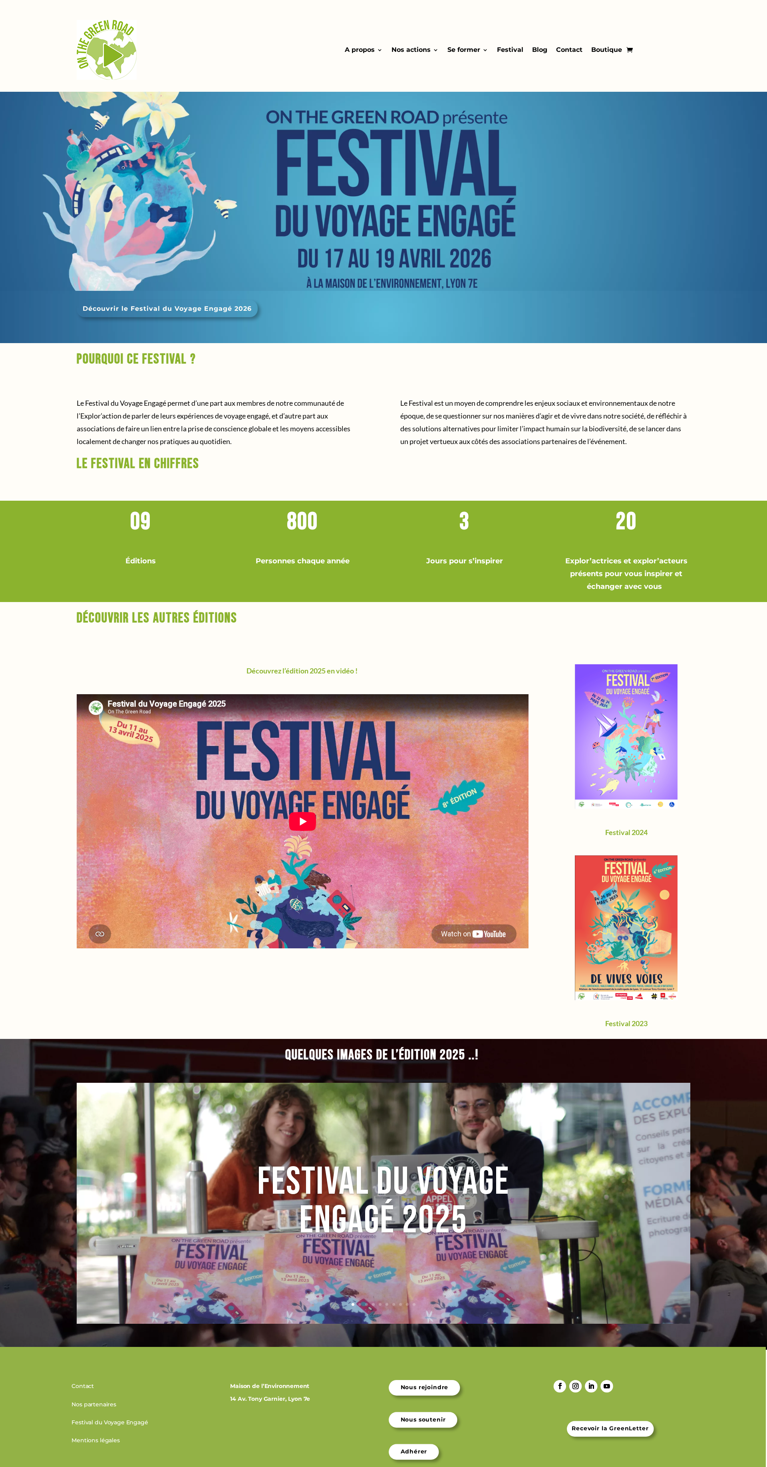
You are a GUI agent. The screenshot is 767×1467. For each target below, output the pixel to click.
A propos (360, 49)
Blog (539, 49)
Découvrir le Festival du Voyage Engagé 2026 (167, 308)
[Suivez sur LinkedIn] (591, 1386)
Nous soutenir (423, 1420)
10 (414, 1304)
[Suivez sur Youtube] (607, 1386)
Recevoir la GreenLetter (610, 1428)
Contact (569, 49)
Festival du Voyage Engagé (110, 1422)
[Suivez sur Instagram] (575, 1386)
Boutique (606, 49)
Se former (463, 49)
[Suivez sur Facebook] (560, 1386)
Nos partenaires (95, 1404)
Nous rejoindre (425, 1387)
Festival (510, 49)
